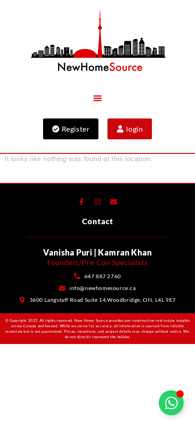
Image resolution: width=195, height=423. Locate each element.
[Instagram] (97, 202)
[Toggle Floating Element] (171, 402)
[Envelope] (114, 202)
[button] (97, 98)
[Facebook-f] (81, 202)
